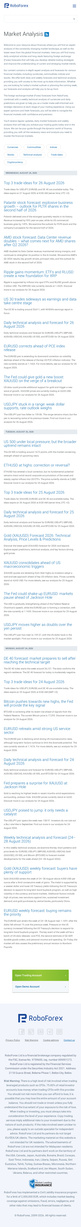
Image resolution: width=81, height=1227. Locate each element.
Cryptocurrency (15, 162)
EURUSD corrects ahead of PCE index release (34, 348)
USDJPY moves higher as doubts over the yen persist (38, 626)
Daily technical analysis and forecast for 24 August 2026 (39, 761)
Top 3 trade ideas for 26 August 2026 (34, 183)
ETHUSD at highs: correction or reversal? (37, 465)
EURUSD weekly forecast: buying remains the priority (37, 912)
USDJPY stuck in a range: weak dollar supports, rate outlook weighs (34, 406)
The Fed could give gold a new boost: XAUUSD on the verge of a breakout (34, 379)
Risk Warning (31, 1040)
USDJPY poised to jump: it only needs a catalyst (36, 812)
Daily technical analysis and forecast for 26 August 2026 (39, 324)
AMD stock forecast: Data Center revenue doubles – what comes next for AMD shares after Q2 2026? (40, 241)
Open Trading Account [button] (28, 975)
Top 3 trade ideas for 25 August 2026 (34, 492)
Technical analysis (32, 154)
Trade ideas (57, 154)
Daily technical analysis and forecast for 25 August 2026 (39, 514)
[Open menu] (74, 6)
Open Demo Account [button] (27, 986)
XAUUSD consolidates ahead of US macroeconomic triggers (32, 564)
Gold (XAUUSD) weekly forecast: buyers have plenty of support (40, 870)
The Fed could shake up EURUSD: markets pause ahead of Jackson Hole (38, 595)
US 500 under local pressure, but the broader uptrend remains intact (40, 443)
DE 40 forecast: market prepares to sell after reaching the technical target (40, 660)
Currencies (12, 147)
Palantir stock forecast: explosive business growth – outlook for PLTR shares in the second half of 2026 (38, 206)
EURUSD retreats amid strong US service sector (37, 730)
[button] (16, 5)
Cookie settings (51, 1040)
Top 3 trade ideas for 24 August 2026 (34, 682)
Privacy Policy (13, 1040)
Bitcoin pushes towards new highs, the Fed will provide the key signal (38, 703)
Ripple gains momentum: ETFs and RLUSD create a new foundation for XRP (38, 274)
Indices (53, 147)
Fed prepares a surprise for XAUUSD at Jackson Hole (35, 785)
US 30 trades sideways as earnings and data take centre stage (40, 301)
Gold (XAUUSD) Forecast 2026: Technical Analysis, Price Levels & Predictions (37, 537)
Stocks (10, 154)
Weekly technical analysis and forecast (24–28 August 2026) (40, 839)
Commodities (34, 147)
